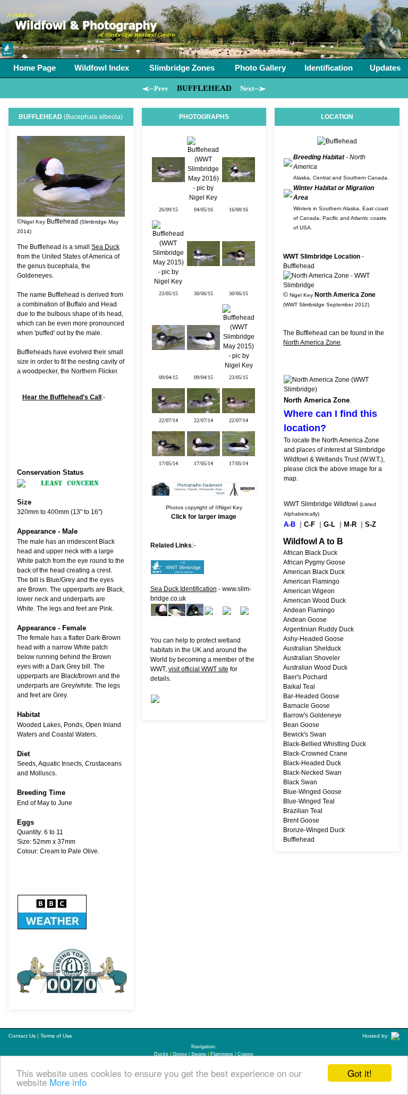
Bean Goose (301, 725)
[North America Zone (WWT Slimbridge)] (337, 389)
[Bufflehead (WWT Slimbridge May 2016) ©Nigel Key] (203, 197)
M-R (350, 524)
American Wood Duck (314, 600)
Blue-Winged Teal (309, 801)
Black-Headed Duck (312, 763)
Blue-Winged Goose (312, 791)
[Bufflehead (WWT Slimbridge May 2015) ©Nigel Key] (168, 281)
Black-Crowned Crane (315, 753)
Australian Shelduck (312, 648)
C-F (309, 524)
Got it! (359, 1073)
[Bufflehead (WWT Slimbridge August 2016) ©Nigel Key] (238, 177)
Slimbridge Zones (182, 67)
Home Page (34, 67)
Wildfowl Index (101, 67)
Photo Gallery (260, 67)
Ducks (161, 1054)
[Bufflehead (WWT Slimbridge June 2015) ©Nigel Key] (203, 261)
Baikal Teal (299, 686)
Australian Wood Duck (315, 667)
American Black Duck (314, 572)
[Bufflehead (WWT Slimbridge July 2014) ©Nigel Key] (168, 408)
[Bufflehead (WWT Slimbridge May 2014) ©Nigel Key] (168, 451)
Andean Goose (305, 619)
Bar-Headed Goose (311, 696)
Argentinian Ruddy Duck (318, 629)
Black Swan (300, 782)
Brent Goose (301, 820)
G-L (329, 524)
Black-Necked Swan (312, 772)
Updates (385, 67)
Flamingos (221, 1054)
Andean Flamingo (309, 610)
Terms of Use (56, 1036)
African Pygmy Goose (314, 562)
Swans (198, 1054)
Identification (328, 67)
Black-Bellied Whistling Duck (324, 744)
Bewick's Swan (304, 734)
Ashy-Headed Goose (313, 639)
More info (68, 1082)
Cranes (245, 1054)
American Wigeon (309, 591)
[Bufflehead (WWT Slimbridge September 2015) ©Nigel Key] (168, 177)
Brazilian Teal (302, 811)
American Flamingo (311, 581)
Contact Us (22, 1036)
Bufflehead (298, 839)
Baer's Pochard (305, 677)
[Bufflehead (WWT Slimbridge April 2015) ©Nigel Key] (168, 345)
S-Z (370, 524)
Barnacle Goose (306, 705)
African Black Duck (310, 553)
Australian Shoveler (311, 658)
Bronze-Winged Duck (314, 830)
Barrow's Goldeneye (312, 715)
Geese (180, 1054)
